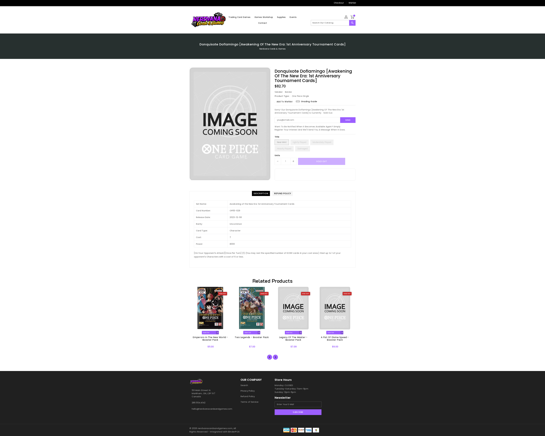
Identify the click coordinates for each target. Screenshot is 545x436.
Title (277, 136)
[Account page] (346, 17)
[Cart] (353, 17)
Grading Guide (309, 101)
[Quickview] (194, 347)
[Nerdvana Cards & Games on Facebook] (185, 3)
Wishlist (352, 2)
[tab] (261, 193)
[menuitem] (239, 17)
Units (277, 155)
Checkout (339, 2)
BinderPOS (234, 431)
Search (244, 385)
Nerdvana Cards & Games (272, 48)
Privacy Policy (248, 390)
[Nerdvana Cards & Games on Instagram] (191, 3)
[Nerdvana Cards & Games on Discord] (196, 3)
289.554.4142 (198, 402)
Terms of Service (250, 401)
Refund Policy (248, 396)
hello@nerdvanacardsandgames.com (209, 408)
